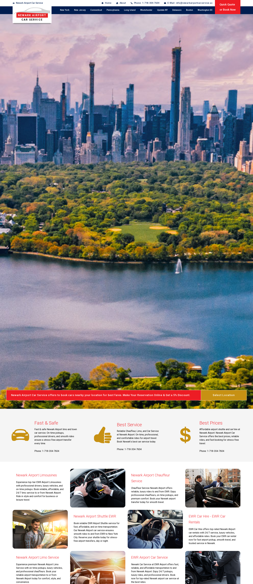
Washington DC (205, 10)
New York (64, 10)
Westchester (146, 10)
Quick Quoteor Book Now (228, 7)
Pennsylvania (113, 10)
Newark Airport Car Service (29, 3)
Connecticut (96, 10)
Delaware (176, 10)
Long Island (130, 10)
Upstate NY (162, 10)
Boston (189, 10)
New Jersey (80, 10)
